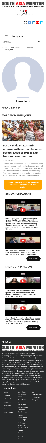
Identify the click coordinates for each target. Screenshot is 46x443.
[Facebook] (29, 22)
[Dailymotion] (41, 22)
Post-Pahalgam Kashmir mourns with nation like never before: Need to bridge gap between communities (23, 151)
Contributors (15, 47)
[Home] (23, 5)
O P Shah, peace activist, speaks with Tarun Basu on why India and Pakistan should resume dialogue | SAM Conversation (22, 252)
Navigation (18, 36)
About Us (7, 395)
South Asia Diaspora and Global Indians (23, 425)
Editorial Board (9, 399)
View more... (33, 258)
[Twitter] (25, 22)
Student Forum (20, 437)
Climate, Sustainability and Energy (22, 417)
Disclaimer (7, 405)
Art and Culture (20, 432)
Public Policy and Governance (22, 402)
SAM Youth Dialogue (18, 266)
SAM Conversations (37, 393)
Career (6, 409)
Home (4, 47)
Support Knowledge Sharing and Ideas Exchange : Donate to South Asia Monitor (23, 184)
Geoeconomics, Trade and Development (23, 409)
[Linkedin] (33, 22)
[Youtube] (37, 22)
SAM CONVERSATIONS (18, 194)
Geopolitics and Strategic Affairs (22, 394)
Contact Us (7, 402)
